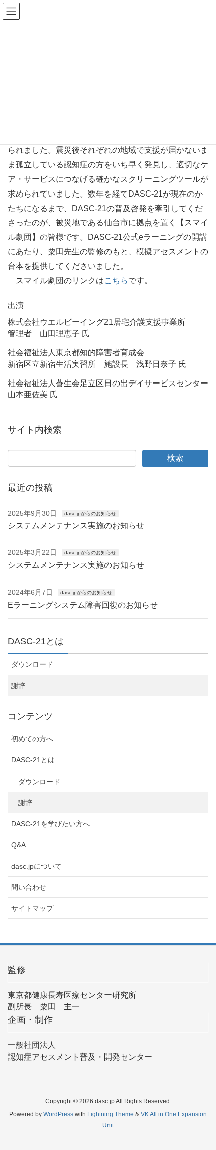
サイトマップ (32, 908)
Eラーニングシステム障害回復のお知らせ (83, 605)
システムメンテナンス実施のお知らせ (76, 525)
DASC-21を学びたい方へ (50, 824)
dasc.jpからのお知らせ (90, 513)
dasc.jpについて (36, 866)
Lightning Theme (110, 1114)
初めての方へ (32, 739)
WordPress (58, 1114)
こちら (116, 280)
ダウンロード (32, 664)
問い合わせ (28, 887)
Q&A (18, 845)
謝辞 (18, 686)
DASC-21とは (33, 760)
